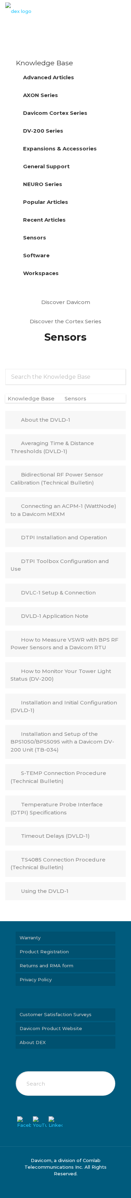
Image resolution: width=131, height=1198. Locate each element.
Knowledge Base (32, 398)
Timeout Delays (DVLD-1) (55, 836)
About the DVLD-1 (45, 419)
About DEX (33, 1042)
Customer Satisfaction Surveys (56, 1014)
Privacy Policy (36, 979)
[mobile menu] (122, 10)
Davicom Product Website (51, 1028)
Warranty (30, 937)
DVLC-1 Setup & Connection (58, 592)
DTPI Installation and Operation (64, 537)
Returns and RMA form (46, 965)
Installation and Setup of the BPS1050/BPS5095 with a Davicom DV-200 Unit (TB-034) (62, 742)
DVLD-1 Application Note (54, 616)
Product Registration (44, 951)
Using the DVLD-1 (44, 891)
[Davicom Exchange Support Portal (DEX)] (18, 10)
